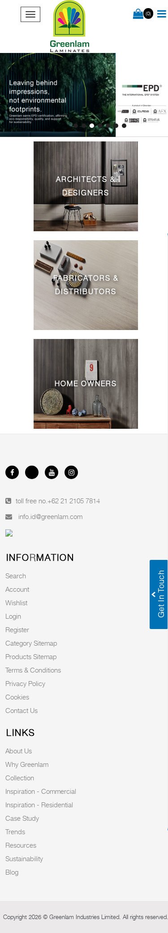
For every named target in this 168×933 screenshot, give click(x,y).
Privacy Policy (25, 683)
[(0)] (138, 14)
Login (13, 616)
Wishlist (16, 603)
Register (17, 629)
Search (15, 576)
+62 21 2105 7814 (73, 501)
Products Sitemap (31, 656)
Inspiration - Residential (39, 805)
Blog (11, 872)
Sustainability (24, 858)
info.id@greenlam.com (50, 516)
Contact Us (21, 710)
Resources (20, 845)
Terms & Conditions (33, 670)
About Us (18, 751)
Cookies (17, 697)
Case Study (22, 818)
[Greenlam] (70, 26)
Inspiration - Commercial (40, 791)
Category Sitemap (31, 643)
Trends (15, 831)
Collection (19, 778)
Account (17, 589)
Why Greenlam (26, 764)
